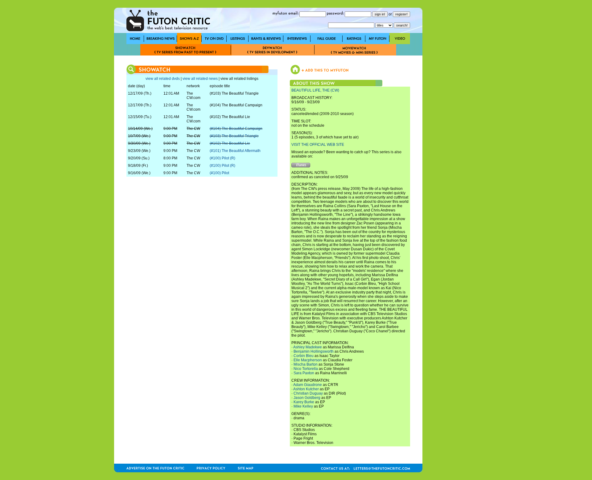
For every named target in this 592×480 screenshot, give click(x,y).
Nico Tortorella (306, 369)
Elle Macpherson (308, 360)
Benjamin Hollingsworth (314, 351)
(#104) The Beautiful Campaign (236, 128)
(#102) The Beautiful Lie (230, 143)
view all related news (200, 78)
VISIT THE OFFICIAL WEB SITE (317, 144)
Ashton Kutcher (306, 389)
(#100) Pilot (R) (222, 158)
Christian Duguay (308, 393)
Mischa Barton (306, 364)
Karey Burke (304, 402)
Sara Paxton (304, 373)
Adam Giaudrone (307, 385)
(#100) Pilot (219, 173)
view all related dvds (163, 78)
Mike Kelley (303, 406)
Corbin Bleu (304, 356)
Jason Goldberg (307, 398)
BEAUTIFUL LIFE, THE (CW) (315, 90)
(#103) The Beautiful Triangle (234, 136)
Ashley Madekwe (307, 347)
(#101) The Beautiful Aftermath (235, 151)
